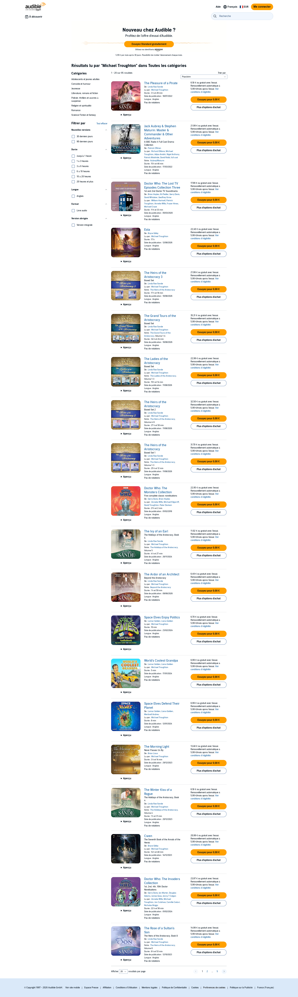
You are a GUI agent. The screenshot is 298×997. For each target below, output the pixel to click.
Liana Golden (167, 621)
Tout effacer (102, 123)
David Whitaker (151, 197)
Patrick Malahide (151, 157)
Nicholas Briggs (151, 905)
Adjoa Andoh (160, 154)
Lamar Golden (154, 621)
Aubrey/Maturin (157, 160)
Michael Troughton (159, 90)
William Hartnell (158, 200)
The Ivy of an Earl (156, 531)
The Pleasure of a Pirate (161, 83)
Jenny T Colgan (169, 896)
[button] (149, 44)
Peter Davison (166, 505)
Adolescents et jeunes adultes (85, 79)
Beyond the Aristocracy (160, 587)
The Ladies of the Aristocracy (163, 376)
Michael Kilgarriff (171, 502)
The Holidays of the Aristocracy (164, 547)
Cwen (148, 836)
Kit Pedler (164, 194)
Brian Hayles (153, 194)
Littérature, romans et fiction (84, 93)
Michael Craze (150, 207)
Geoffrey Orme (164, 197)
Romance (75, 110)
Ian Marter (163, 893)
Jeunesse (75, 88)
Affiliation (107, 987)
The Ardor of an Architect (161, 574)
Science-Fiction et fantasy (83, 115)
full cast (174, 157)
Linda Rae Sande (155, 87)
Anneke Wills (160, 203)
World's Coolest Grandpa (161, 661)
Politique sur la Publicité (241, 987)
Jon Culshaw (160, 902)
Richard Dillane (158, 151)
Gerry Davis (174, 194)
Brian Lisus (153, 753)
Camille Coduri (173, 902)
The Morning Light (156, 747)
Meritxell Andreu (151, 714)
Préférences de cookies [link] (214, 987)
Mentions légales (149, 987)
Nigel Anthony (173, 154)
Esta (147, 230)
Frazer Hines (172, 203)
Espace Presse (91, 987)
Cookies (195, 987)
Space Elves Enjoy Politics (162, 617)
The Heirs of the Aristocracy (162, 290)
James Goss (156, 896)
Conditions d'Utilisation (126, 987)
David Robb (165, 157)
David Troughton (151, 505)
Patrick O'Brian (154, 148)
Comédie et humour (80, 84)
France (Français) (265, 987)
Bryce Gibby (153, 233)
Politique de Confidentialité (174, 987)
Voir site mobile (72, 987)
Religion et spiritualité (81, 105)
